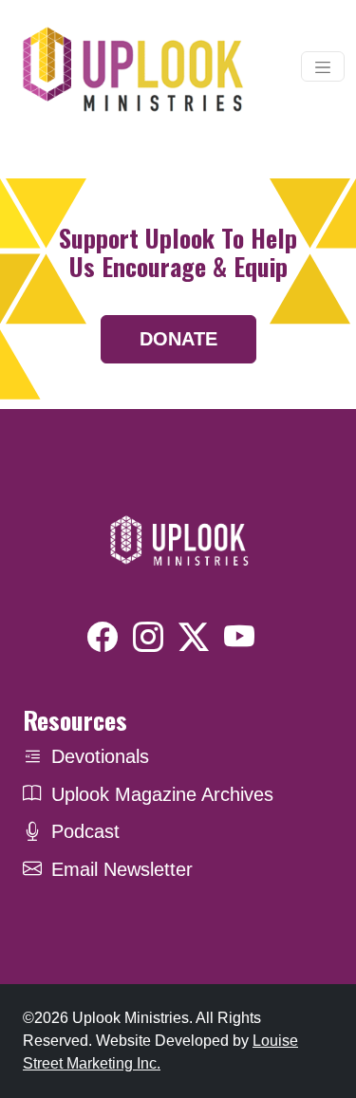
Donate (178, 338)
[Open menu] (323, 66)
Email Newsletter (122, 869)
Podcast (85, 831)
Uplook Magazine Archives (162, 794)
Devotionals (100, 756)
